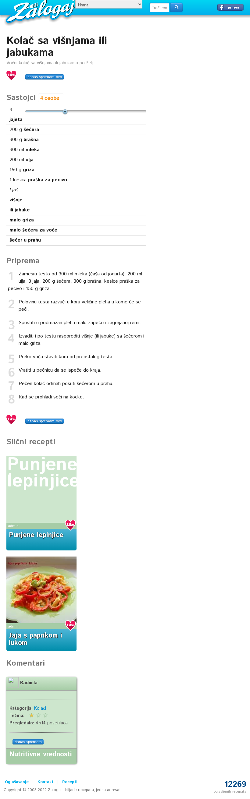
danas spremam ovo (44, 77)
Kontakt (45, 782)
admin (13, 526)
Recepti (69, 782)
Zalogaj (41, 11)
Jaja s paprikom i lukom (35, 639)
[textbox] (159, 7)
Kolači (40, 708)
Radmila (29, 683)
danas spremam (28, 741)
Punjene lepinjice (43, 473)
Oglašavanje (17, 782)
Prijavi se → (230, 7)
